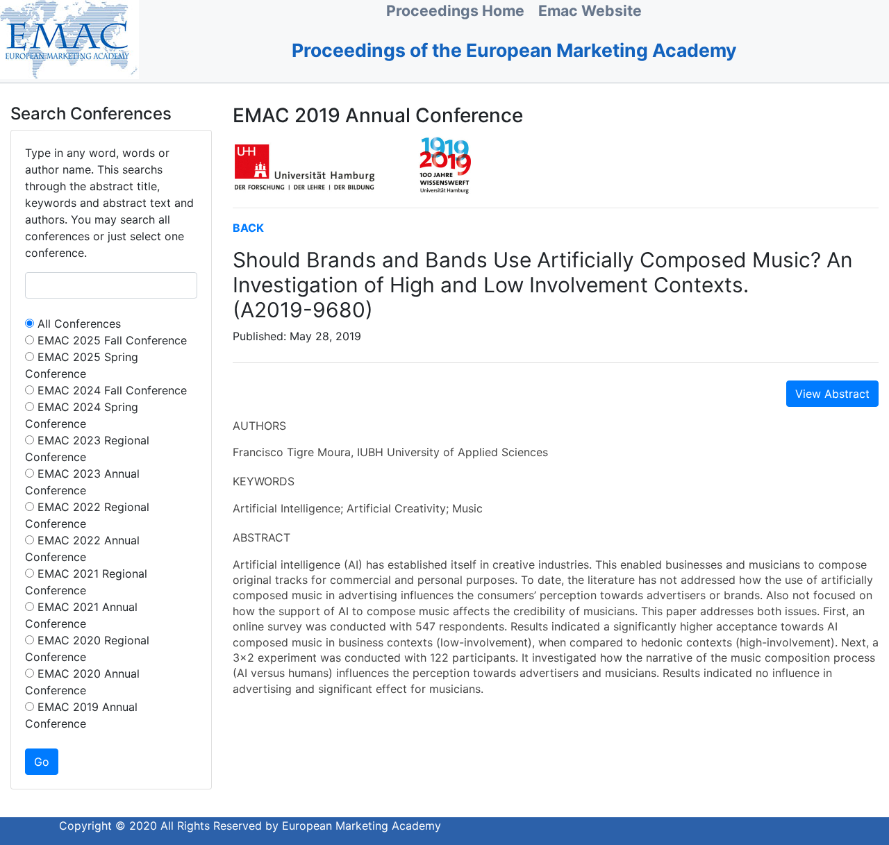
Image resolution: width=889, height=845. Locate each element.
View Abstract (832, 394)
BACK (248, 228)
